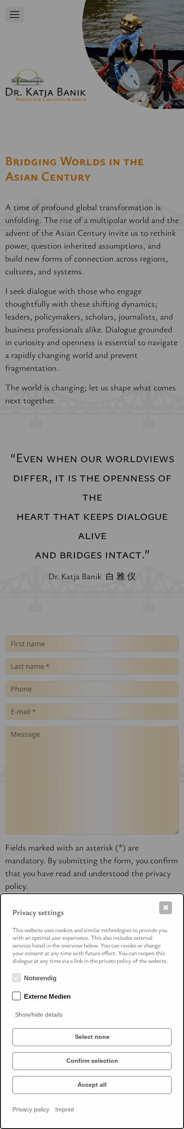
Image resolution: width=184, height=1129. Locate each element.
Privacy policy (30, 1109)
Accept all (92, 1084)
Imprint (64, 1109)
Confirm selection (92, 1060)
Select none (92, 1036)
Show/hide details (38, 1014)
